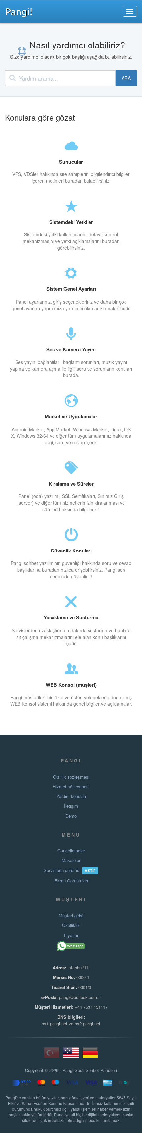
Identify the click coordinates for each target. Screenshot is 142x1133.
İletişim (71, 806)
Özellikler (71, 925)
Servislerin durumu (61, 870)
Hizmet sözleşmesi (71, 787)
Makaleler (71, 860)
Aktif (90, 870)
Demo (71, 816)
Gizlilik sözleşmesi (71, 777)
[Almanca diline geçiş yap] (90, 1055)
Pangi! (18, 11)
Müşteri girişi (71, 916)
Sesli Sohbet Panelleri (96, 1070)
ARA (126, 78)
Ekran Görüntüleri (71, 881)
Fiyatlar (71, 935)
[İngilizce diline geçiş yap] (71, 1055)
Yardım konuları (71, 796)
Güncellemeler (71, 851)
